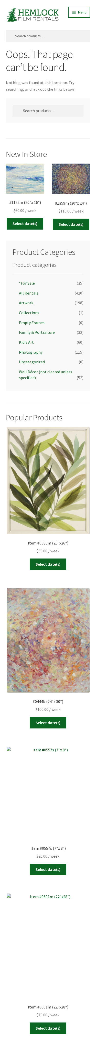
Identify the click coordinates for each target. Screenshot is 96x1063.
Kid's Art (26, 342)
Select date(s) (25, 223)
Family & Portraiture (37, 332)
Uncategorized (32, 361)
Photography (30, 352)
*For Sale (27, 283)
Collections (29, 312)
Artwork (26, 302)
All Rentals (28, 293)
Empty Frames (32, 322)
